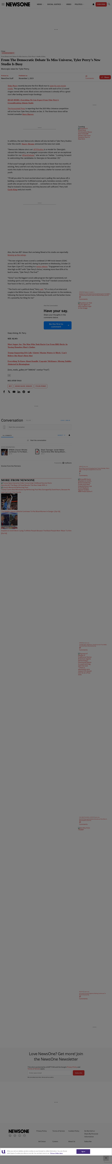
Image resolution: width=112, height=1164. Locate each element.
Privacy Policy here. (56, 1153)
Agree (83, 1151)
